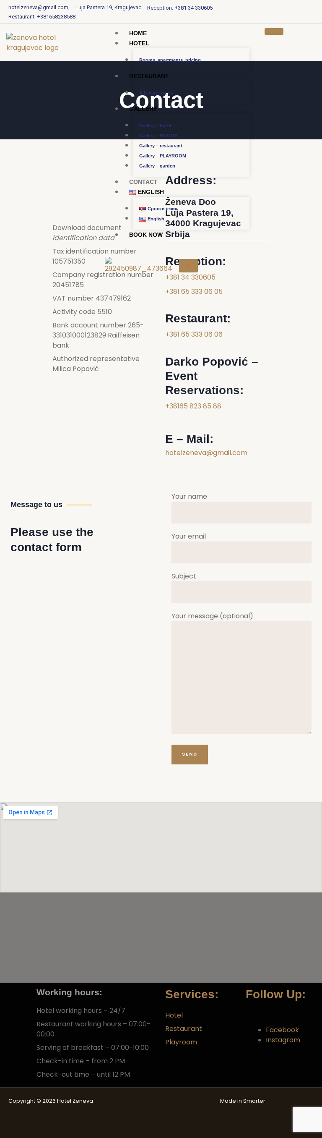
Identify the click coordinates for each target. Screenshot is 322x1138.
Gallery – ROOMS (158, 135)
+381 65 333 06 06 (194, 334)
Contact (143, 181)
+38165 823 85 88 (193, 406)
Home (138, 33)
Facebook (282, 1030)
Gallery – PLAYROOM (162, 155)
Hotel (139, 43)
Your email (188, 536)
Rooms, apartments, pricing (170, 60)
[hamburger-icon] (274, 31)
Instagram (283, 1040)
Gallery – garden (157, 165)
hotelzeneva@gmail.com (206, 453)
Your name (189, 496)
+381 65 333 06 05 (194, 291)
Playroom (181, 1042)
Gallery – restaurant (160, 145)
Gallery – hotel (155, 125)
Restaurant (149, 76)
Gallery (143, 108)
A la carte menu (156, 92)
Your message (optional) (212, 616)
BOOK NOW (146, 234)
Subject (183, 576)
